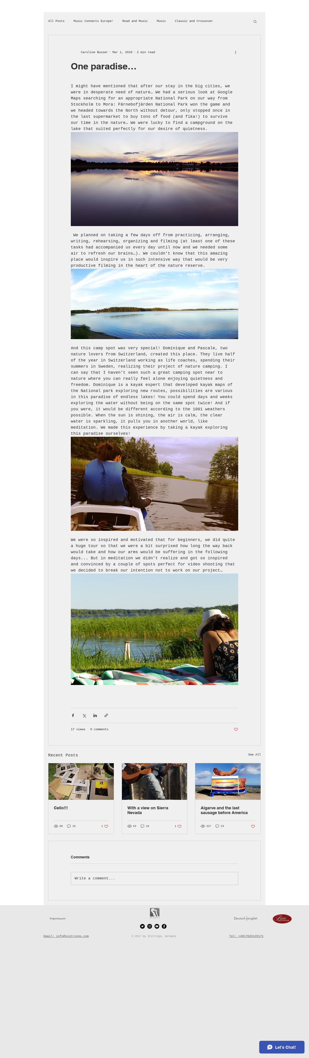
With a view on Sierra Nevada (147, 810)
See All (254, 754)
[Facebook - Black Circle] (164, 926)
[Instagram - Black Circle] (149, 926)
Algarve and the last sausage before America (224, 810)
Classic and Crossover (194, 21)
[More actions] (235, 52)
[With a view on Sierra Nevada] (154, 781)
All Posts (56, 21)
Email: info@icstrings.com (66, 936)
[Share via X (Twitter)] (84, 715)
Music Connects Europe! (93, 21)
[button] (255, 21)
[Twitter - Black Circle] (142, 926)
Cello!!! (61, 807)
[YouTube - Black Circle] (156, 926)
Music (161, 21)
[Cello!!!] (81, 781)
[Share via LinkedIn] (95, 715)
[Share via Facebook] (73, 715)
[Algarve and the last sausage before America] (228, 781)
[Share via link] (106, 715)
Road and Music (135, 21)
